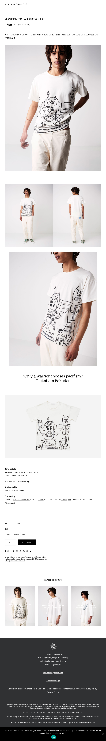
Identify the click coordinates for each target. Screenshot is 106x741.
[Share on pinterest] (23, 551)
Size (6, 529)
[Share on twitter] (16, 551)
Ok (53, 737)
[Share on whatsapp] (27, 551)
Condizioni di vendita (35, 689)
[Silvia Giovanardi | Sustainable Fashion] (53, 4)
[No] (102, 734)
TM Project (66, 500)
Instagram (47, 673)
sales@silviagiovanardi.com (15, 561)
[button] (100, 4)
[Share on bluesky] (30, 551)
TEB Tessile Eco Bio (21, 500)
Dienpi (40, 500)
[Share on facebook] (13, 551)
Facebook (58, 673)
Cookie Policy (53, 692)
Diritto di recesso (55, 689)
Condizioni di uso (15, 689)
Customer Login (53, 681)
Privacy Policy (90, 689)
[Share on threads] (20, 551)
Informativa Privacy (73, 689)
